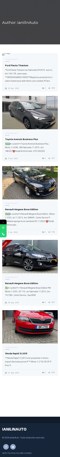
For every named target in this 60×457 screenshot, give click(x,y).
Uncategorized (11, 59)
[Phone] (3, 234)
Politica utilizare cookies (19, 453)
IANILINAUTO (14, 429)
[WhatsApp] (3, 227)
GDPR (4, 453)
